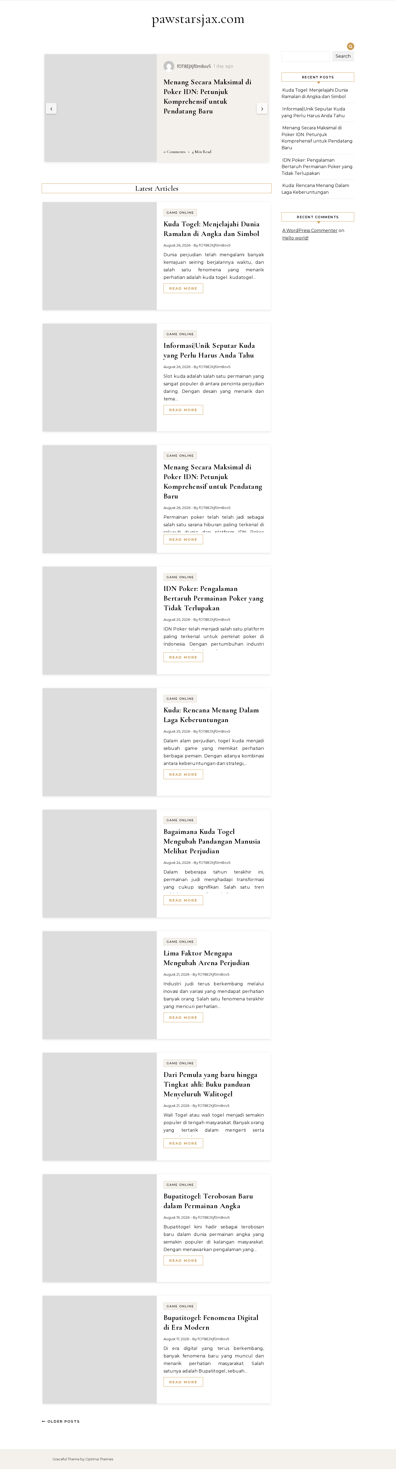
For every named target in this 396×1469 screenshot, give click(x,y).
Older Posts (63, 1421)
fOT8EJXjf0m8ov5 (214, 245)
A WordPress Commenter (310, 230)
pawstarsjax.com (198, 18)
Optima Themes (99, 1459)
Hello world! (295, 238)
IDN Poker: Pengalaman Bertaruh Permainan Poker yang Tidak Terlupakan (205, 91)
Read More (183, 288)
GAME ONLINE (180, 212)
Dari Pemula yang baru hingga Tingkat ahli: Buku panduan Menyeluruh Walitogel (211, 1084)
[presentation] (51, 108)
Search (343, 56)
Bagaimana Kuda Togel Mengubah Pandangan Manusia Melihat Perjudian (212, 841)
